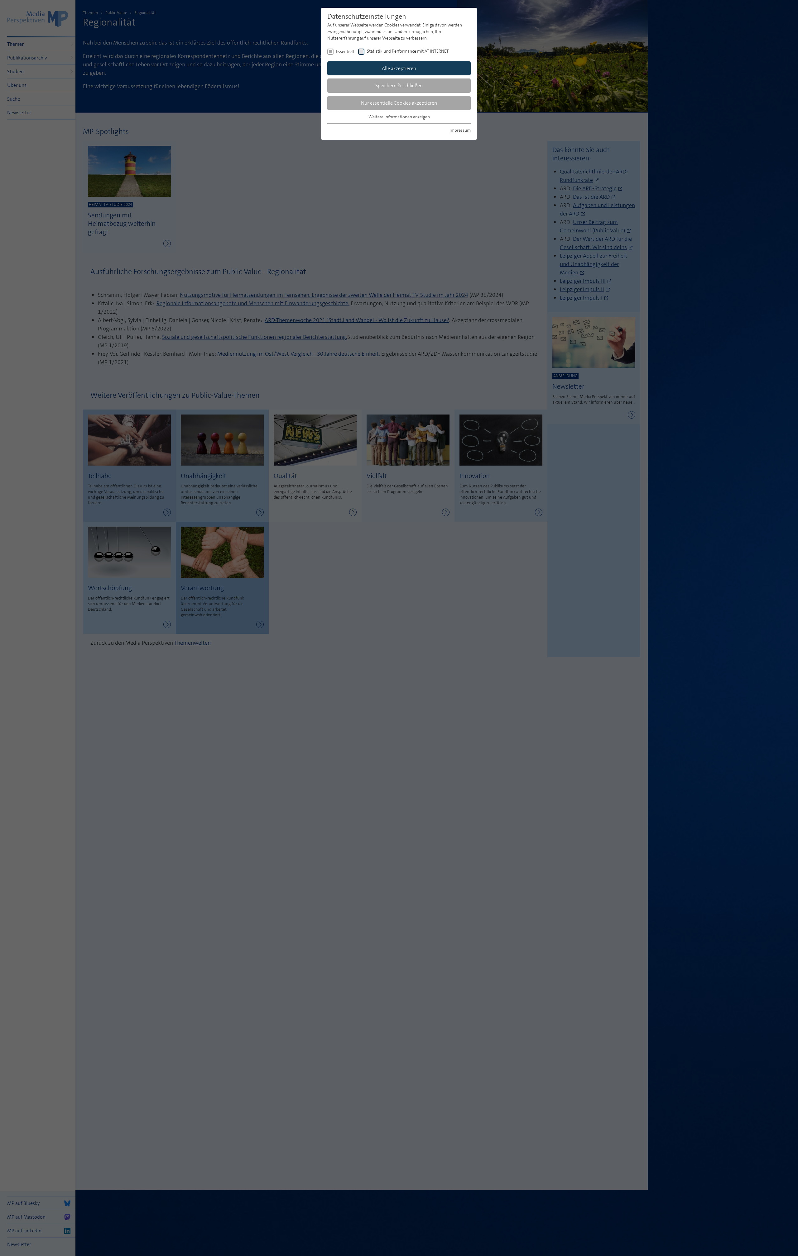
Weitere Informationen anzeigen (399, 117)
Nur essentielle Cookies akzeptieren (399, 103)
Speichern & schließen (399, 85)
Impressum (460, 130)
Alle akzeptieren (399, 68)
